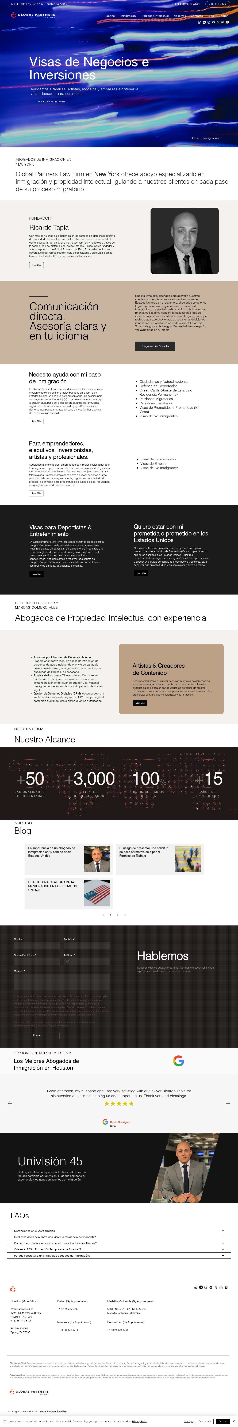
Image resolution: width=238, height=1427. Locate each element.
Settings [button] (188, 1421)
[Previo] (20, 86)
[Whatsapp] (199, 22)
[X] (218, 22)
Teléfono (69, 955)
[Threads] (227, 22)
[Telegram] (204, 22)
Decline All (205, 1421)
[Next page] (125, 915)
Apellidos (69, 939)
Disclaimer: (15, 1363)
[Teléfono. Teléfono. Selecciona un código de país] (69, 962)
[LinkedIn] (222, 22)
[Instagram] (208, 22)
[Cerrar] (234, 1421)
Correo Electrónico (25, 955)
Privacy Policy (139, 1421)
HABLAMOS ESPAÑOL (186, 4)
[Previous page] (103, 915)
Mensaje (19, 971)
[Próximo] (217, 87)
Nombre (19, 939)
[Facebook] (213, 22)
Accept (223, 1421)
